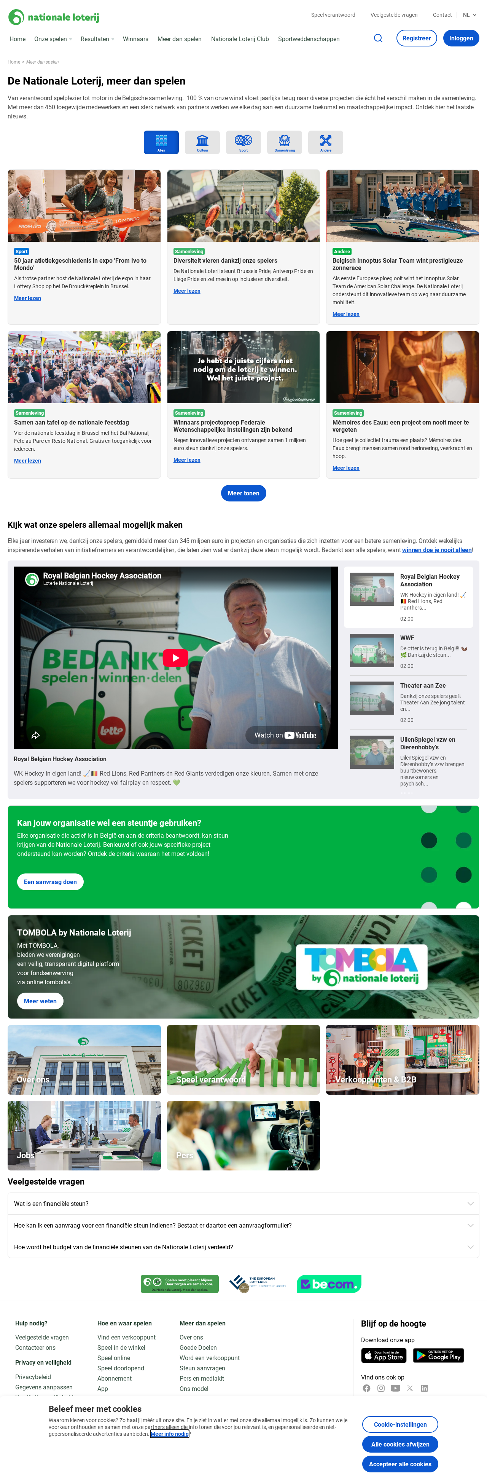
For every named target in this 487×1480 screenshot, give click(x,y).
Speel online (113, 1358)
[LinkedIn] (424, 1388)
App (102, 1388)
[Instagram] (381, 1388)
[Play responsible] (180, 1284)
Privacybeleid (33, 1377)
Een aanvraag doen (50, 882)
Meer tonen (243, 493)
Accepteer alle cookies (400, 1464)
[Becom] (329, 1284)
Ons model (194, 1388)
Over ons (191, 1337)
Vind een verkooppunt (126, 1337)
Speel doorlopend (120, 1368)
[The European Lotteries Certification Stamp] (257, 1284)
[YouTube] (395, 1388)
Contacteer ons (35, 1347)
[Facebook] (366, 1388)
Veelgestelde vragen (394, 14)
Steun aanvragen (202, 1368)
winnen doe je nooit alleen (437, 550)
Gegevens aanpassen (44, 1387)
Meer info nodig (170, 1433)
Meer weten (40, 1001)
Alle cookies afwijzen (400, 1444)
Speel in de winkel (121, 1347)
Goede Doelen (198, 1347)
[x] (410, 1388)
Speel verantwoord (333, 14)
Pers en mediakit (202, 1378)
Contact (442, 14)
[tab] (161, 142)
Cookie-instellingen (400, 1424)
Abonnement (114, 1378)
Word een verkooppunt (210, 1358)
